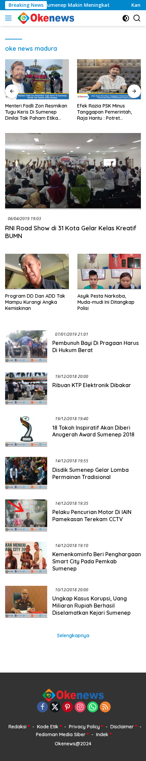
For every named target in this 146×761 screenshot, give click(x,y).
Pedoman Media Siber (61, 734)
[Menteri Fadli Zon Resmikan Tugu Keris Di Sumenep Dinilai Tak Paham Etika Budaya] (37, 79)
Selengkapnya (73, 635)
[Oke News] (45, 18)
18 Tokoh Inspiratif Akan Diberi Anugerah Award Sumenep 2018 (93, 431)
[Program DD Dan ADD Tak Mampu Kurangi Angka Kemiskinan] (37, 271)
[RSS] (105, 707)
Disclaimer (122, 727)
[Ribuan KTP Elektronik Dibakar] (26, 388)
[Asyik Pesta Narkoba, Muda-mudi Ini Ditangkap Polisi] (109, 271)
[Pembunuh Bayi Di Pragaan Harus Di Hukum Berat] (26, 346)
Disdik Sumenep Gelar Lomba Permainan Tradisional (90, 473)
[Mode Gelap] (126, 18)
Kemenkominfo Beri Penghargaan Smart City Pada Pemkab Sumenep (96, 561)
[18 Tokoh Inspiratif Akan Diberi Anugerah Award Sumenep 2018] (26, 431)
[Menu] (9, 18)
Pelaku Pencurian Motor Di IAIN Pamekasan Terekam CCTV (91, 516)
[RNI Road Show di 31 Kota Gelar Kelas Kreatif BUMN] (73, 171)
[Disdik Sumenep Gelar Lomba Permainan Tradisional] (26, 473)
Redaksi (17, 727)
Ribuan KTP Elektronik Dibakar (91, 385)
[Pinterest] (67, 707)
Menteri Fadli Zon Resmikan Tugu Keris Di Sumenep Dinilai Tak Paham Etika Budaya (36, 112)
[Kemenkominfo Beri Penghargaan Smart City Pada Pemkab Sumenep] (26, 559)
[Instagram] (80, 707)
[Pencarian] (137, 18)
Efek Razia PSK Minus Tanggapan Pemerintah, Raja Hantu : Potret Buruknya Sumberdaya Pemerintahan (104, 112)
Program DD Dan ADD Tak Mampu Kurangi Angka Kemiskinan (35, 302)
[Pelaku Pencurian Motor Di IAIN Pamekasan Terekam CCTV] (26, 515)
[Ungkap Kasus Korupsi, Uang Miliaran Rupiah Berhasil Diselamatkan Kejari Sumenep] (26, 603)
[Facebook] (42, 707)
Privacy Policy (84, 727)
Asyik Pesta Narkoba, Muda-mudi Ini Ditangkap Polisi (105, 302)
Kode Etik (47, 727)
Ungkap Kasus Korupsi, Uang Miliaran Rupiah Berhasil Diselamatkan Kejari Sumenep (91, 605)
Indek (102, 734)
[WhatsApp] (92, 707)
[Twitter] (55, 707)
